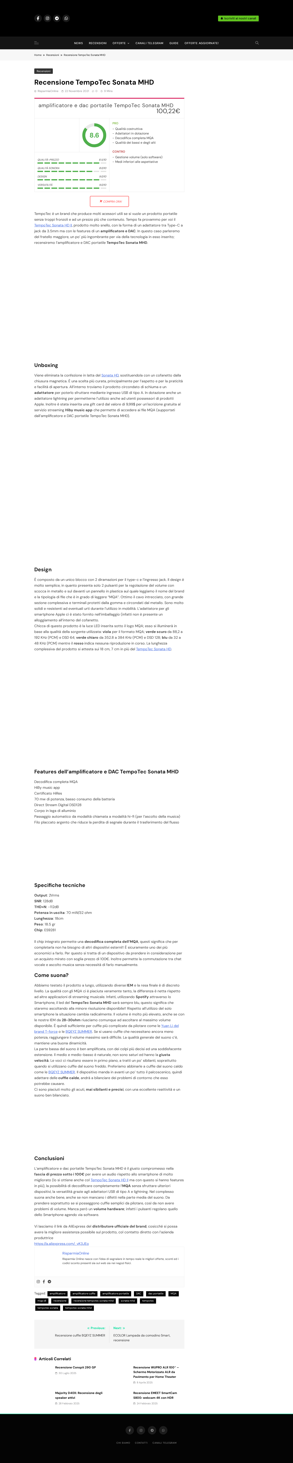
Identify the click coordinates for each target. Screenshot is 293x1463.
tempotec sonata (47, 1308)
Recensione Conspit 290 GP (75, 1367)
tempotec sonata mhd (78, 1308)
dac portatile (155, 1293)
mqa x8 (41, 1300)
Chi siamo (123, 1442)
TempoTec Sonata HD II (53, 225)
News (78, 43)
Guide (174, 43)
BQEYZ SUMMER (79, 1031)
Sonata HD (110, 375)
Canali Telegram (149, 43)
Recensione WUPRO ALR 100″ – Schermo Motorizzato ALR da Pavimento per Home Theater (156, 1372)
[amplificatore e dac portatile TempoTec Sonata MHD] (56, 135)
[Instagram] (38, 1282)
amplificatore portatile (115, 1293)
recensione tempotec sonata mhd (94, 1300)
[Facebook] (44, 1282)
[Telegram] (49, 1282)
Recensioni (98, 43)
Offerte (119, 43)
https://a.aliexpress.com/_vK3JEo (61, 1243)
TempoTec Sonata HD (153, 649)
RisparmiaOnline (48, 91)
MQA (174, 1293)
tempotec (148, 1300)
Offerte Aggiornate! (202, 43)
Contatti (141, 1442)
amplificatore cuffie (84, 1293)
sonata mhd (128, 1300)
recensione (59, 1300)
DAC (138, 1293)
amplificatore (57, 1293)
